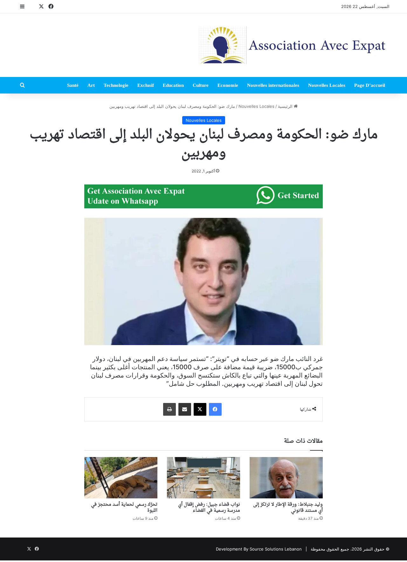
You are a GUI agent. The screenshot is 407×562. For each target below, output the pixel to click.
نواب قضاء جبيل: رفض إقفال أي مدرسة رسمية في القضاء (209, 507)
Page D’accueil (369, 85)
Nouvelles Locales (326, 85)
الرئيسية (286, 106)
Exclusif (145, 85)
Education (173, 85)
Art (91, 85)
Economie (227, 85)
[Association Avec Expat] (294, 45)
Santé (73, 85)
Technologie (116, 85)
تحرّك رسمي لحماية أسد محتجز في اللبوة (124, 507)
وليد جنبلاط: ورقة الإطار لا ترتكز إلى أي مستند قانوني (288, 507)
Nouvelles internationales (273, 85)
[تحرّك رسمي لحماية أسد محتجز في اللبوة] (120, 477)
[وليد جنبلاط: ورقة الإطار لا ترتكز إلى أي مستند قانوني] (286, 477)
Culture (201, 85)
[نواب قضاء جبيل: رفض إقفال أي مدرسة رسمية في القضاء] (203, 477)
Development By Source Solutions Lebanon (259, 549)
